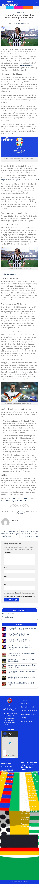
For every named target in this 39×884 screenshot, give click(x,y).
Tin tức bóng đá (19, 12)
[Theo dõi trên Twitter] (11, 709)
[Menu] (36, 3)
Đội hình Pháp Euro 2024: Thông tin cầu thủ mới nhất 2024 (21, 660)
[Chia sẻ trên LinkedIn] (27, 505)
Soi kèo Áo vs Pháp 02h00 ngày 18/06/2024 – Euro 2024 (18, 635)
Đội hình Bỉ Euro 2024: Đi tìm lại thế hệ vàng (21, 684)
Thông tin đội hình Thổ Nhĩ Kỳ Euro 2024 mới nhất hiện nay (21, 654)
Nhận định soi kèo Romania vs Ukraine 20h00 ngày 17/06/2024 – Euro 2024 (21, 646)
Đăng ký (10, 8)
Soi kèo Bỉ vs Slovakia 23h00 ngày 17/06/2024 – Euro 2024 (19, 641)
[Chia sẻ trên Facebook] (14, 505)
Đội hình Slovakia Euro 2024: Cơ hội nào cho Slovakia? (21, 678)
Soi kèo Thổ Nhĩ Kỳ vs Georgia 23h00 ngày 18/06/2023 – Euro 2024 (22, 629)
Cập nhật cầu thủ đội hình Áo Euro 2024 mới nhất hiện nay (21, 672)
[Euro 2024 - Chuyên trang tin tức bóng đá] (10, 3)
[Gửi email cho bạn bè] (21, 505)
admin (28, 23)
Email (6, 576)
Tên (5, 568)
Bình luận (7, 552)
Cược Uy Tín (28, 8)
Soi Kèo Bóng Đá (8, 614)
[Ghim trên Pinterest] (24, 505)
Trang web (7, 585)
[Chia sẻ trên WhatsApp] (11, 505)
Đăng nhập (18, 8)
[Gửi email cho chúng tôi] (14, 709)
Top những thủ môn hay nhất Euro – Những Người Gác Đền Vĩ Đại (10, 533)
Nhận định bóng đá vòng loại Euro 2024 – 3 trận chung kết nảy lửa (29, 533)
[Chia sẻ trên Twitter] (17, 505)
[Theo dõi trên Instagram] (8, 709)
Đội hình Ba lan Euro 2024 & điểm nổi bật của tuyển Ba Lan (22, 666)
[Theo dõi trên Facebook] (4, 709)
